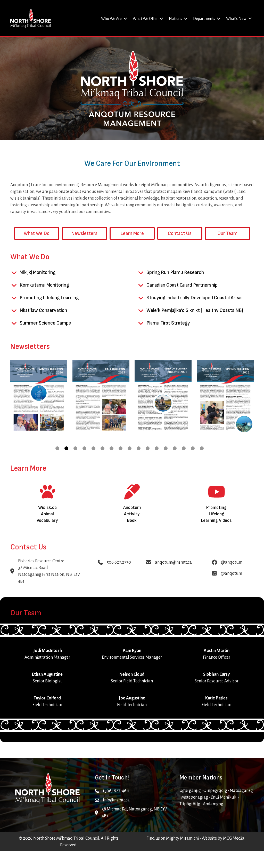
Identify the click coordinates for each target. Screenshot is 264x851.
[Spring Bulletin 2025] (225, 397)
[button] (125, 18)
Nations (175, 19)
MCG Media (233, 838)
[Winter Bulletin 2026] (38, 397)
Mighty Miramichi (182, 838)
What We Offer (145, 19)
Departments (204, 19)
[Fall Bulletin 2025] (100, 397)
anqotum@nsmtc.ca (173, 562)
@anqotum (231, 562)
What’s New (236, 19)
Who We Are (111, 19)
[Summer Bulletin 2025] (163, 397)
